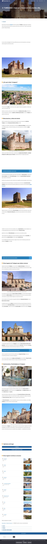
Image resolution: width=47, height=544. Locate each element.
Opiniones (17, 446)
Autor (4, 526)
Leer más (29, 542)
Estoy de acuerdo (19, 542)
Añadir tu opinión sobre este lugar (17, 449)
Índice (4, 527)
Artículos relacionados (7, 529)
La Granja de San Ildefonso (7, 483)
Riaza (4, 508)
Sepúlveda (5, 477)
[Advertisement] (17, 35)
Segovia (11, 24)
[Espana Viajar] (6, 0)
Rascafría (5, 489)
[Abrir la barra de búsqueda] (44, 1)
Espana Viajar (4, 523)
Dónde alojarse (23, 533)
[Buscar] (14, 537)
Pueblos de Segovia (9, 523)
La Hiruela (5, 514)
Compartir (4, 21)
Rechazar (25, 542)
